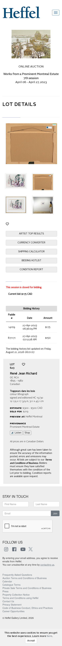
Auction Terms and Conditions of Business (24, 578)
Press (5, 591)
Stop (27, 433)
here (49, 636)
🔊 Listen (16, 433)
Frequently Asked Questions (17, 574)
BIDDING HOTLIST (31, 260)
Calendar (7, 581)
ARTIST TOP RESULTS (31, 234)
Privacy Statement (11, 604)
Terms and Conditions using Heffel (20, 598)
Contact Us (8, 601)
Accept (31, 641)
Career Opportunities (13, 611)
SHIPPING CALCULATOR (31, 251)
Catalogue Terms (11, 584)
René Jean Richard (23, 373)
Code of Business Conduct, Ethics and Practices (27, 608)
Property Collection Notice (16, 594)
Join (55, 513)
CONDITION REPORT (31, 269)
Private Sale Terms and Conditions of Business (26, 588)
